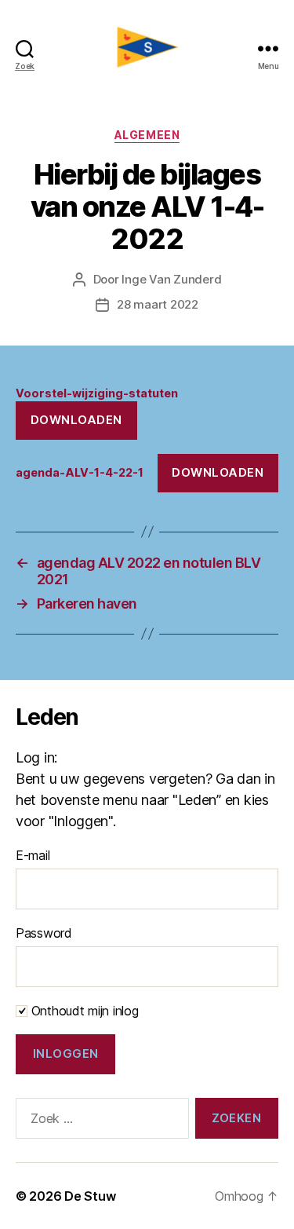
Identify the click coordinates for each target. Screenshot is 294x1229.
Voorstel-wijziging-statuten (97, 393)
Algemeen (147, 134)
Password (44, 933)
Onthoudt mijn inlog (83, 1011)
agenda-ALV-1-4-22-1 (79, 472)
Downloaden (76, 419)
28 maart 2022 (157, 304)
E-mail (32, 855)
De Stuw (89, 1196)
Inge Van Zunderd (171, 279)
